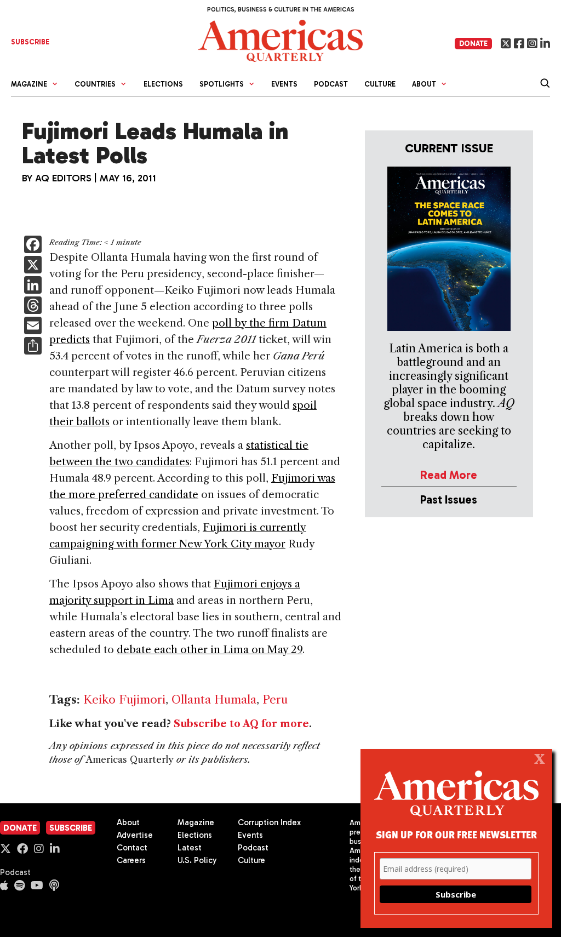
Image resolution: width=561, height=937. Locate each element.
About (128, 822)
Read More (448, 475)
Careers (131, 860)
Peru (275, 699)
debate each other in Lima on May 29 (209, 649)
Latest (190, 848)
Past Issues (448, 499)
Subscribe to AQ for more (241, 724)
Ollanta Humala (213, 699)
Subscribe (70, 828)
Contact (132, 848)
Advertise (135, 835)
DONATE (473, 43)
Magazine (196, 822)
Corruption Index (269, 822)
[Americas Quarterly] (280, 40)
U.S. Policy (197, 860)
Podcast (331, 84)
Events (284, 84)
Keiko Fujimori (124, 699)
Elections (163, 84)
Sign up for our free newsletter (456, 834)
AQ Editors (63, 178)
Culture (380, 84)
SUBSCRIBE (30, 42)
